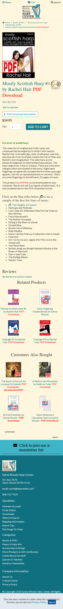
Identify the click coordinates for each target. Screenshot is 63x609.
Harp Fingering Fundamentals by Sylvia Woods (45, 311)
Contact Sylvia (9, 580)
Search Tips (8, 525)
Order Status (9, 510)
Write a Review (10, 107)
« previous (9, 431)
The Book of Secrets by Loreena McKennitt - (13, 385)
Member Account (11, 506)
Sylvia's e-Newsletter (13, 563)
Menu (7, 2)
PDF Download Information (20, 114)
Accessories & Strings (13, 548)
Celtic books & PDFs (13, 25)
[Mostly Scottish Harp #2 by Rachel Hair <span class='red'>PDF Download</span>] (13, 297)
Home (7, 22)
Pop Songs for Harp (12, 529)
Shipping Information (13, 521)
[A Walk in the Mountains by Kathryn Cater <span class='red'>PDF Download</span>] (44, 369)
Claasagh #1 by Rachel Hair (13, 341)
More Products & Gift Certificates (20, 551)
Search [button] (57, 2)
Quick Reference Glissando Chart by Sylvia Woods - (45, 417)
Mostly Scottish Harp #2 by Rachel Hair (13, 311)
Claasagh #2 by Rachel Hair (45, 341)
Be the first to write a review (17, 276)
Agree (52, 602)
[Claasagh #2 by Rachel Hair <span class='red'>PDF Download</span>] (44, 328)
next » (55, 437)
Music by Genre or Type (37, 22)
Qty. (4, 126)
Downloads (8, 513)
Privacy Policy (9, 584)
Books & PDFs (19, 22)
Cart (32, 2)
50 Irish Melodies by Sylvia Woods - (13, 417)
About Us (7, 576)
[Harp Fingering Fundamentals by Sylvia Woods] (44, 297)
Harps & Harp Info (12, 544)
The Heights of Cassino (24, 204)
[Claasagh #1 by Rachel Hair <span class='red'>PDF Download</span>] (13, 328)
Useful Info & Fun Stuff (14, 555)
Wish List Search (10, 517)
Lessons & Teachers (12, 559)
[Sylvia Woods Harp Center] (31, 10)
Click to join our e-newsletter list (35, 447)
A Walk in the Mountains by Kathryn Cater (45, 384)
